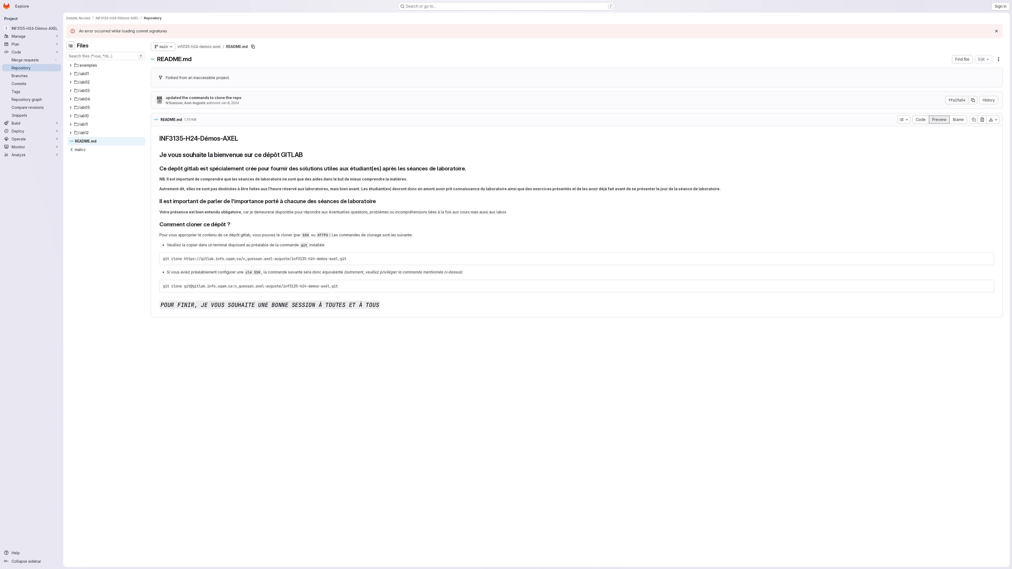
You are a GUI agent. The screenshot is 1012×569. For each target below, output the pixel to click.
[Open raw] (982, 119)
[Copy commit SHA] (973, 100)
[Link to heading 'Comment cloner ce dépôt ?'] (233, 224)
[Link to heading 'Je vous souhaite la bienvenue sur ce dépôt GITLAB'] (306, 155)
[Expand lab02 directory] (70, 82)
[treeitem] (106, 65)
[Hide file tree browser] (70, 45)
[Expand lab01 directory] (70, 74)
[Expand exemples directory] (70, 65)
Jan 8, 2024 (230, 103)
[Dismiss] (996, 31)
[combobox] (105, 56)
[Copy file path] (253, 46)
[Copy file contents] (973, 119)
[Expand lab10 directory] (70, 116)
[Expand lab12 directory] (70, 133)
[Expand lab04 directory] (70, 99)
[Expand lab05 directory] (70, 107)
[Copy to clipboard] (988, 258)
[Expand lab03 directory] (70, 90)
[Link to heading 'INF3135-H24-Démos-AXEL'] (241, 138)
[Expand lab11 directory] (70, 124)
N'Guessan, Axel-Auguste (186, 103)
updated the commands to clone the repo (203, 97)
